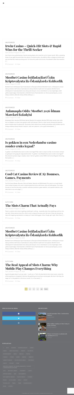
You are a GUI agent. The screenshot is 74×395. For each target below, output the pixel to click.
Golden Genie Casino (20, 360)
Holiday (11, 363)
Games (17, 357)
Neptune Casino (7, 373)
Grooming (31, 360)
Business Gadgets (22, 347)
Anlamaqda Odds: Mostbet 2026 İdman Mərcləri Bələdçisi (32, 112)
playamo (30, 377)
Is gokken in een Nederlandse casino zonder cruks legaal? (30, 144)
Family (15, 354)
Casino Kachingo (13, 350)
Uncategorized (10, 42)
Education (30, 350)
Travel (14, 383)
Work (4, 386)
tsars (19, 383)
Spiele (19, 380)
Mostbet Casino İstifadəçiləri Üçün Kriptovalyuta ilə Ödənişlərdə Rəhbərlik (34, 79)
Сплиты (10, 386)
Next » (46, 289)
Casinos (23, 350)
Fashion (21, 354)
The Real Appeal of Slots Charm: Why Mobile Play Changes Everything (31, 266)
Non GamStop (22, 373)
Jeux (4, 370)
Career (49, 337)
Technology (6, 383)
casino (5, 350)
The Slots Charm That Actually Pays (30, 205)
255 (41, 289)
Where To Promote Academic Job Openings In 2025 (57, 334)
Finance (5, 357)
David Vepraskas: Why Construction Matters (58, 314)
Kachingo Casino (12, 370)
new (15, 373)
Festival (28, 354)
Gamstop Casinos (7, 360)
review (5, 380)
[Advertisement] (37, 22)
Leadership (50, 317)
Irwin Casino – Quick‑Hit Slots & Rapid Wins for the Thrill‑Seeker (33, 47)
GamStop (31, 357)
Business (13, 347)
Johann (7, 84)
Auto (7, 347)
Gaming (24, 357)
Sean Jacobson (9, 52)
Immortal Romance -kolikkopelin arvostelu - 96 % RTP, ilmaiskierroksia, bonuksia (17, 367)
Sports (25, 380)
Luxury (30, 370)
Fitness (12, 357)
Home (17, 363)
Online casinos (21, 377)
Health (5, 363)
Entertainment (52, 327)
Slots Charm (9, 202)
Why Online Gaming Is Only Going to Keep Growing (58, 324)
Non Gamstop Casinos (9, 377)
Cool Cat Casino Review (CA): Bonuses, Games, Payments (32, 175)
